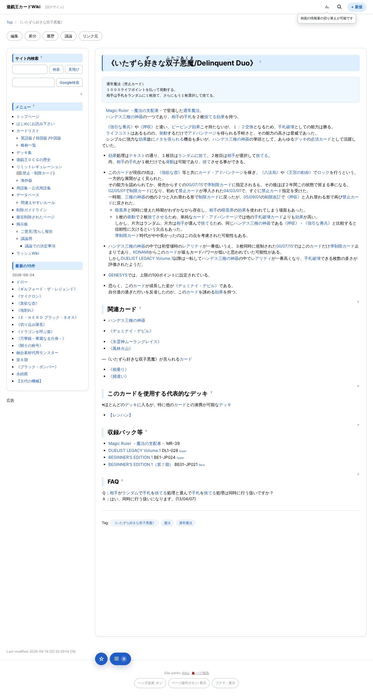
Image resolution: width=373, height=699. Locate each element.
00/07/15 (194, 184)
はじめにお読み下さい (35, 123)
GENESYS (118, 275)
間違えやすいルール (38, 202)
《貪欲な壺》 (27, 303)
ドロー (22, 281)
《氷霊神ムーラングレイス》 (135, 341)
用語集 (22, 188)
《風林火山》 (120, 348)
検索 (56, 69)
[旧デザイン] (54, 7)
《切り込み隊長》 (31, 324)
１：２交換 (243, 126)
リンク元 (90, 36)
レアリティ (192, 246)
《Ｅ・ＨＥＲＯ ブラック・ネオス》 (47, 317)
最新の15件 (25, 265)
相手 (175, 116)
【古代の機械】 (29, 381)
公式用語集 (41, 188)
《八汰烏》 (270, 172)
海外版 (26, 180)
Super (183, 451)
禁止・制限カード (38, 173)
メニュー (23, 106)
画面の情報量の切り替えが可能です (327, 18)
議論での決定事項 (40, 245)
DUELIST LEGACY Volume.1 (147, 258)
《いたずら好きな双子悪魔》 (134, 523)
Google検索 (69, 82)
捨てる (210, 116)
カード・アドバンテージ (221, 172)
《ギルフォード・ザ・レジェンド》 (47, 289)
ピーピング (181, 126)
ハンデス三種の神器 (124, 116)
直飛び (74, 69)
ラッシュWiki (27, 253)
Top (10, 22)
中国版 (55, 138)
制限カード (139, 190)
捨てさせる (158, 216)
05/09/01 (252, 197)
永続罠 (22, 373)
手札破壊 (286, 126)
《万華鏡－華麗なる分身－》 (41, 338)
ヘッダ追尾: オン (150, 683)
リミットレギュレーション (39, 166)
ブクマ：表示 (225, 683)
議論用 (26, 238)
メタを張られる (169, 139)
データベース (27, 194)
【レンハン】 (120, 415)
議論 (68, 36)
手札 (188, 116)
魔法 (167, 523)
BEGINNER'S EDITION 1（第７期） (140, 464)
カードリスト (27, 130)
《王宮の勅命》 (299, 172)
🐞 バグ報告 (200, 673)
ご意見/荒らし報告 (37, 231)
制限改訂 (273, 197)
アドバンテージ (202, 133)
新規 (359, 6)
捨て (203, 155)
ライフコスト (118, 133)
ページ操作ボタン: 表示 (189, 683)
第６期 (22, 359)
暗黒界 (121, 210)
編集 (14, 36)
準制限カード (219, 184)
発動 (163, 133)
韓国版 (41, 138)
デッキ (300, 139)
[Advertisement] (47, 485)
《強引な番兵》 (120, 126)
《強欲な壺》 (170, 172)
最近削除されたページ (35, 217)
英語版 (26, 138)
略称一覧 (28, 145)
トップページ (27, 116)
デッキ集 (24, 152)
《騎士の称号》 (29, 345)
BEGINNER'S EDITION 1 (130, 457)
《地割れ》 (25, 310)
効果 (221, 116)
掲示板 (22, 224)
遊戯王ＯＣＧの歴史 (33, 159)
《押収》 (147, 126)
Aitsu (186, 673)
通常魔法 (191, 110)
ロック (323, 172)
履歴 (50, 36)
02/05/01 (116, 190)
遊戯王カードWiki (24, 6)
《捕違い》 (118, 376)
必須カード (321, 139)
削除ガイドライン (31, 209)
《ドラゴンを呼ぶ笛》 (35, 331)
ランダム (186, 155)
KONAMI (141, 252)
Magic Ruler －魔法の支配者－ (134, 110)
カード (123, 172)
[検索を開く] (339, 6)
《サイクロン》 (29, 296)
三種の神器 (135, 197)
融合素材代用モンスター (37, 352)
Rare (202, 464)
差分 (32, 36)
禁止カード (189, 190)
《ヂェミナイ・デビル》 (196, 285)
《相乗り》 (118, 369)
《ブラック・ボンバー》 (37, 366)
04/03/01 (232, 190)
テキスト (137, 155)
